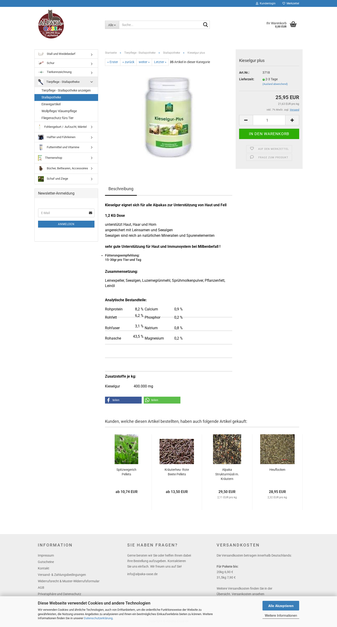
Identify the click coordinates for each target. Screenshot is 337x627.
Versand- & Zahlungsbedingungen (62, 575)
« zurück (128, 62)
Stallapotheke (51, 97)
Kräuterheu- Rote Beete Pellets (177, 472)
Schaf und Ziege (57, 178)
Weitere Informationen (281, 615)
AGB (41, 587)
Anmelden (66, 224)
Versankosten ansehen (248, 594)
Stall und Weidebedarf (60, 54)
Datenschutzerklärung (98, 618)
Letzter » (160, 62)
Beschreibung (120, 188)
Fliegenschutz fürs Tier (57, 118)
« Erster (112, 62)
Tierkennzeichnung (59, 72)
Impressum (46, 555)
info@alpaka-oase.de (142, 574)
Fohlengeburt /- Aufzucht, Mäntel (65, 126)
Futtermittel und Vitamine (62, 147)
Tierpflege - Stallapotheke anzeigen (66, 90)
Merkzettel (292, 3)
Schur (50, 63)
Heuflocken (277, 469)
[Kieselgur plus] (168, 117)
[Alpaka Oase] (68, 24)
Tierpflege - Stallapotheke (63, 82)
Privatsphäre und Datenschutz (59, 594)
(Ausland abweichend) (275, 84)
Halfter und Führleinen (60, 137)
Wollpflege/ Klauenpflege (59, 111)
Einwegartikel (51, 104)
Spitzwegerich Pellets (126, 472)
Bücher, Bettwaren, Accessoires (67, 168)
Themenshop (53, 157)
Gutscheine (46, 562)
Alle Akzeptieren (281, 605)
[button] (123, 400)
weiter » (144, 62)
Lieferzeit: (246, 79)
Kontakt (43, 568)
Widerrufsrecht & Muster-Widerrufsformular (68, 581)
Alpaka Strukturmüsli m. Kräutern (227, 474)
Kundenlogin (267, 3)
